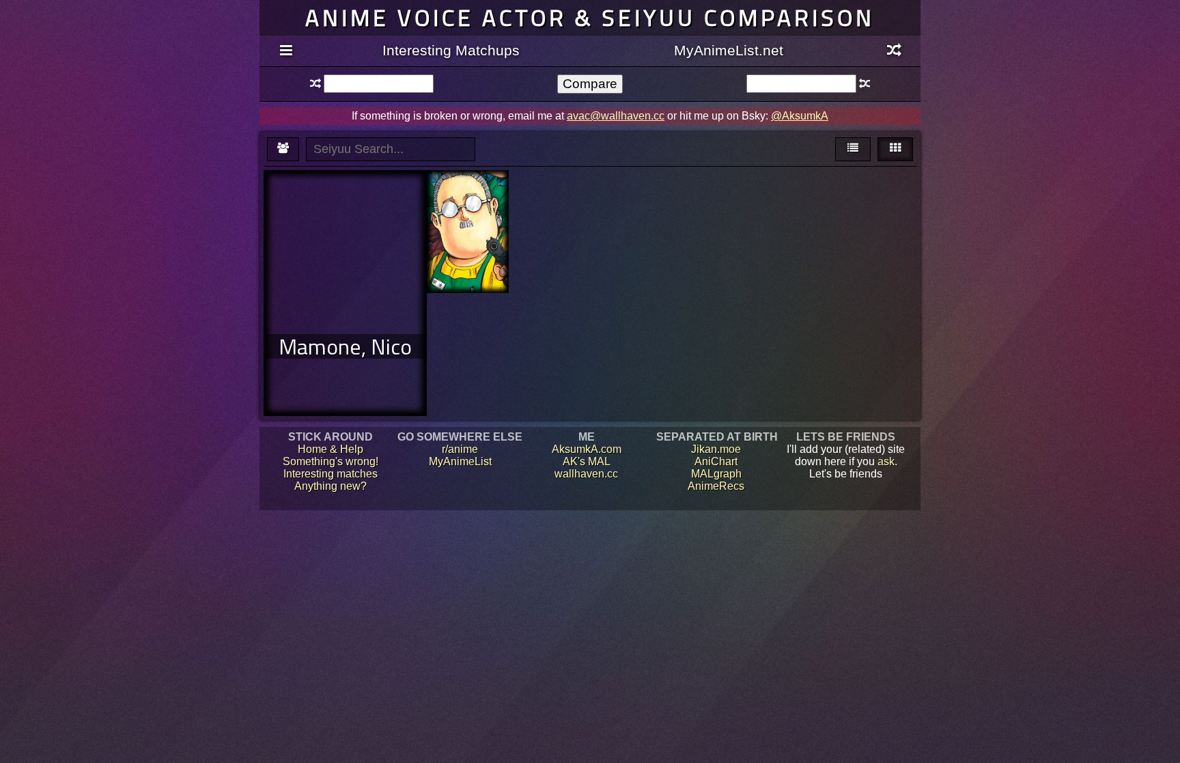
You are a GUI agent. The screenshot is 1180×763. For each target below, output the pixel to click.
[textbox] (378, 83)
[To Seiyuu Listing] (283, 149)
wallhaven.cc (586, 474)
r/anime (460, 449)
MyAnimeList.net (728, 50)
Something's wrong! (330, 461)
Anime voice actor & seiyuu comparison (590, 17)
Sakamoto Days (467, 201)
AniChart (716, 461)
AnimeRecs (716, 486)
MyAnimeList (460, 461)
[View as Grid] (895, 149)
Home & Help (330, 449)
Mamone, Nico (345, 346)
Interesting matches (330, 474)
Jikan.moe (716, 449)
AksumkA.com (586, 449)
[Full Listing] (285, 51)
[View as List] (853, 149)
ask (886, 461)
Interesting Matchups (451, 50)
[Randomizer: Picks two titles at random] (894, 51)
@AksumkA (799, 116)
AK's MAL (586, 461)
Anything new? (330, 486)
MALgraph (716, 474)
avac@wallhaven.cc (615, 116)
